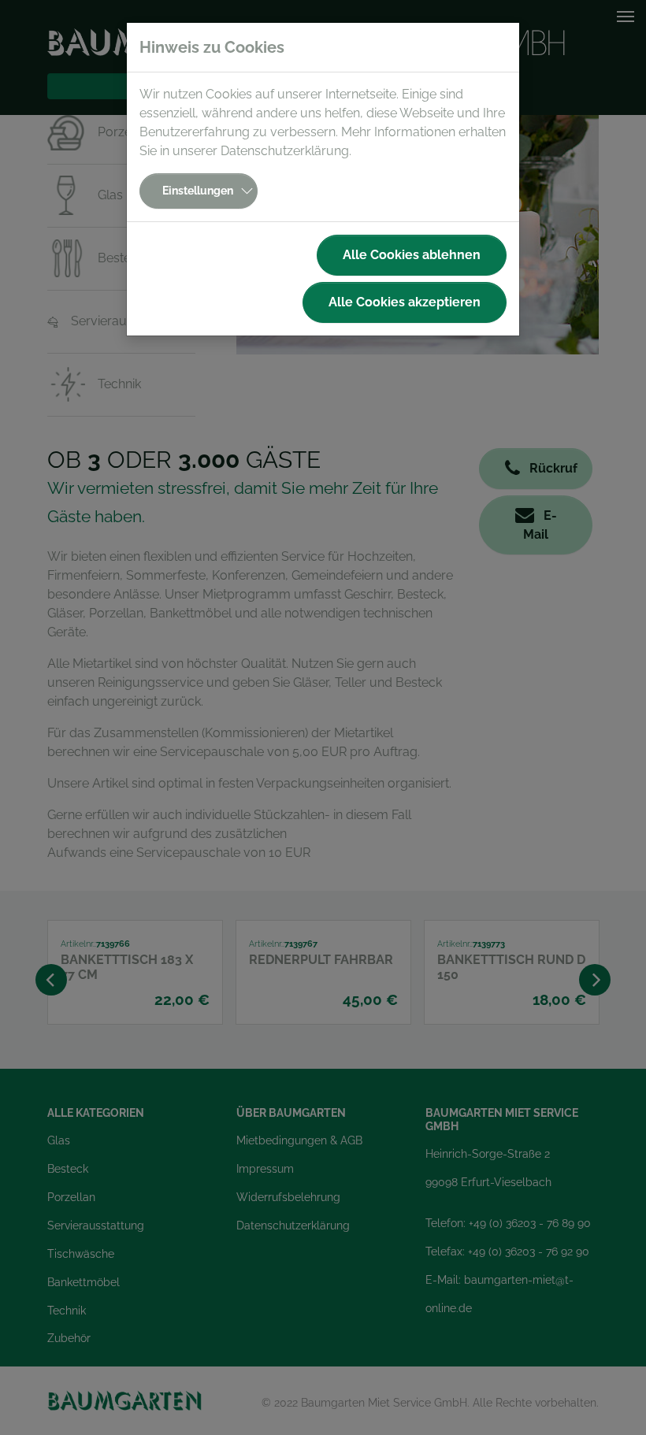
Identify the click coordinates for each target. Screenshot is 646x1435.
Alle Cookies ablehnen (412, 254)
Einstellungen (197, 190)
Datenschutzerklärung (285, 150)
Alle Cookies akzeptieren (405, 302)
